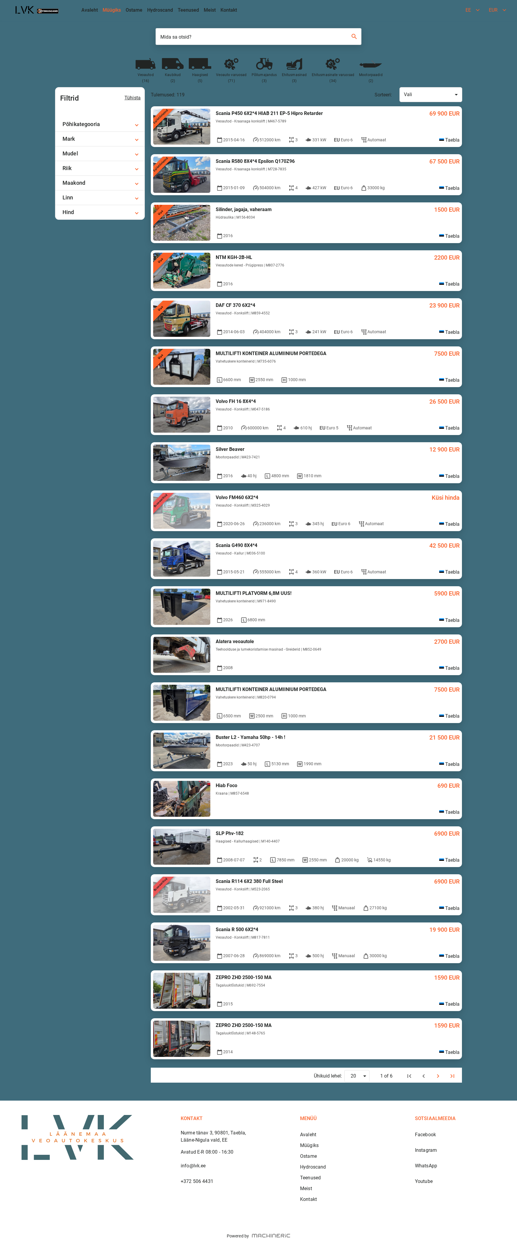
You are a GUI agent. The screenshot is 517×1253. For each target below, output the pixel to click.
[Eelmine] (423, 1076)
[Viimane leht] (452, 1076)
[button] (100, 124)
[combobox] (430, 94)
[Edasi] (438, 1076)
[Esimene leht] (409, 1076)
